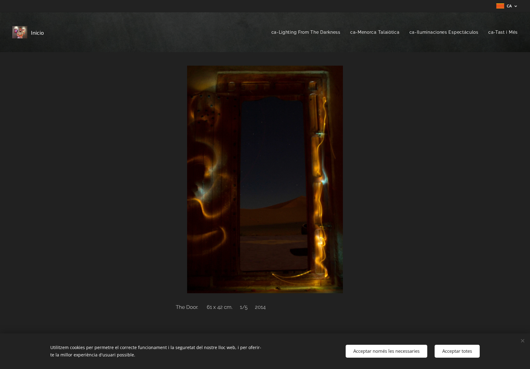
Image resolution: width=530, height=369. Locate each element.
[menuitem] (307, 32)
